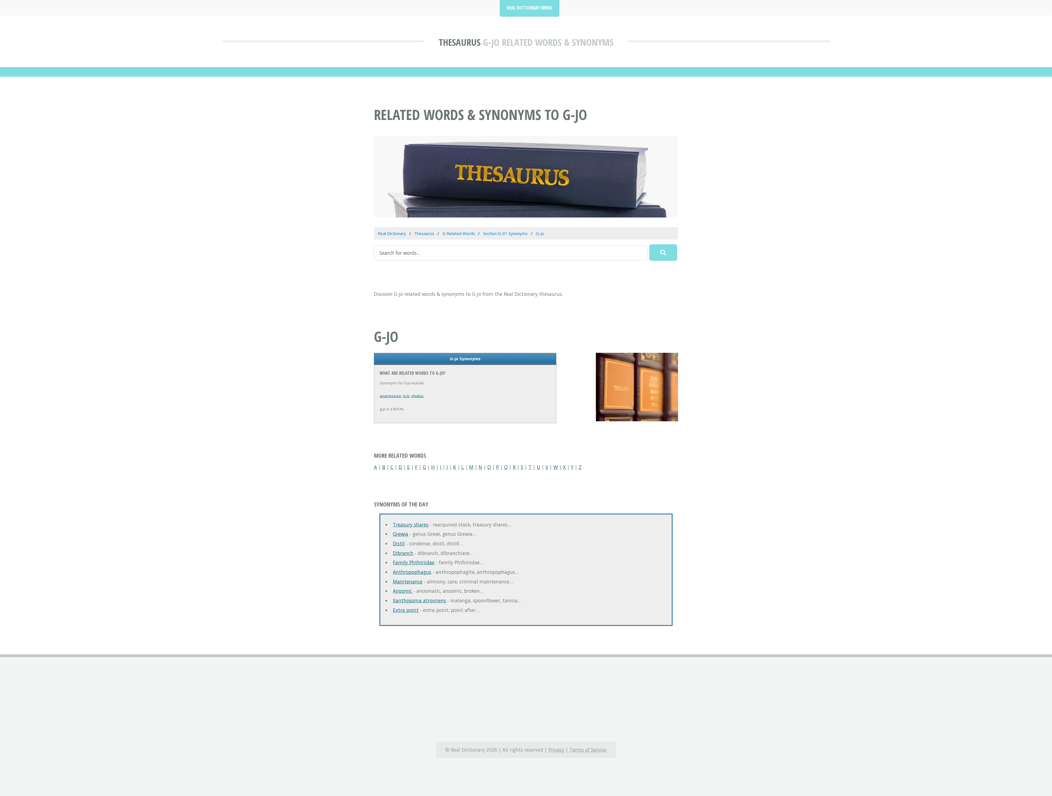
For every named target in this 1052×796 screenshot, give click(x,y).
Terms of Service (588, 749)
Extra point (406, 610)
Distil (399, 543)
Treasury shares (410, 524)
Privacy (556, 749)
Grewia (400, 534)
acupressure (390, 395)
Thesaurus (460, 42)
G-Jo (406, 395)
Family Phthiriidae (413, 562)
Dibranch (403, 553)
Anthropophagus (412, 572)
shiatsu (417, 395)
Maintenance (407, 581)
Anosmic (402, 591)
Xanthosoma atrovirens (419, 600)
